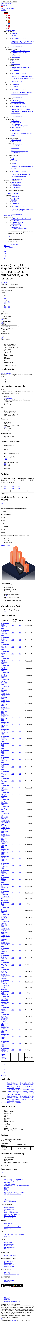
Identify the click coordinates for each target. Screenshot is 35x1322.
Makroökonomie (16, 141)
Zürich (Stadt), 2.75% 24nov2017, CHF (5, 1036)
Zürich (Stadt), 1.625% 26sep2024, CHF (5, 924)
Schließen (3, 10)
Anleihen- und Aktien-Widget (12, 1227)
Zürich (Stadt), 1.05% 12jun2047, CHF (5, 626)
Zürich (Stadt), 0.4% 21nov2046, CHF (5, 865)
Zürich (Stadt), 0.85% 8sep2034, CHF (5, 682)
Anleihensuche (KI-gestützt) (19, 52)
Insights (15, 193)
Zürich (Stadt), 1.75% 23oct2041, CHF (5, 767)
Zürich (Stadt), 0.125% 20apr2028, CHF (5, 830)
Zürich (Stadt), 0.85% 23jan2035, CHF (5, 661)
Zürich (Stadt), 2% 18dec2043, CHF (5, 781)
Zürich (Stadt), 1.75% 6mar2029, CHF (5, 675)
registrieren (13, 1320)
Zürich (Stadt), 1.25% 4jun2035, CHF (5, 703)
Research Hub (15, 184)
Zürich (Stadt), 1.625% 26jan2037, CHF (5, 795)
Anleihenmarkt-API (17, 222)
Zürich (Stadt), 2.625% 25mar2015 (5, 1049)
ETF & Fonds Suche (10, 1255)
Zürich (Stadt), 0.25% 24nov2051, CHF (5, 809)
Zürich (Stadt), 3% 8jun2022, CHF (5, 1003)
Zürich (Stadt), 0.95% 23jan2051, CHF (5, 668)
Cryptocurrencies (16, 122)
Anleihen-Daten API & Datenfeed (21, 219)
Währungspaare (15, 124)
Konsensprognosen (16, 145)
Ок (2, 1319)
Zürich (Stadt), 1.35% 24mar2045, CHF (5, 724)
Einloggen (4, 8)
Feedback (7, 1299)
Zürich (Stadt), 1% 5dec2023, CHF (5, 944)
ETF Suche (14, 100)
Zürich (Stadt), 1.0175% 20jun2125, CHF (5, 633)
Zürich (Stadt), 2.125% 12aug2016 (5, 1016)
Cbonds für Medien (17, 187)
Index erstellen (8, 1245)
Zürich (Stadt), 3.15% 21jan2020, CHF (5, 1057)
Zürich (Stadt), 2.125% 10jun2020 (5, 971)
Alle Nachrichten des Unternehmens (11, 1102)
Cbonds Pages (15, 70)
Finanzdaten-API (16, 227)
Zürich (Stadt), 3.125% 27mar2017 (5, 998)
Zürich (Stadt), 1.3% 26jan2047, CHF (5, 752)
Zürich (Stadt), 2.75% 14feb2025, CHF (5, 1022)
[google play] (17, 1287)
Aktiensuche (15, 84)
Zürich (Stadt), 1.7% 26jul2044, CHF (5, 774)
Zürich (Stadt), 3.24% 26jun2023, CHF (5, 1043)
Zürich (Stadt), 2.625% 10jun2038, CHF (5, 958)
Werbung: (7, 1298)
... (4, 1069)
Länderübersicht (16, 140)
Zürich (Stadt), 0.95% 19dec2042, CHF (5, 844)
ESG (12, 60)
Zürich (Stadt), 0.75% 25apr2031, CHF (5, 802)
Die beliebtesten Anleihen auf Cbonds (15, 1192)
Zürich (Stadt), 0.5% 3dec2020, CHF (5, 938)
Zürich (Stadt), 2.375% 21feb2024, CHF (5, 965)
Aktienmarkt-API (16, 224)
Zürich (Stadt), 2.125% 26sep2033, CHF (5, 931)
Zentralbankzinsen (16, 127)
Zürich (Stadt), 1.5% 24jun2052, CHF (5, 788)
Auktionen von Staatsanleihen (12, 1214)
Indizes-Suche (15, 121)
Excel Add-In (15, 196)
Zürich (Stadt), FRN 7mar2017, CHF (5, 910)
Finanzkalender (15, 57)
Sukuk (13, 62)
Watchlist (14, 33)
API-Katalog (15, 220)
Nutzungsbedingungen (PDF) (12, 1301)
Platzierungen (8, 1211)
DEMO (10, 236)
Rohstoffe (14, 160)
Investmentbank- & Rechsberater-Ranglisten (16, 1185)
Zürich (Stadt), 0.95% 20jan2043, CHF (5, 654)
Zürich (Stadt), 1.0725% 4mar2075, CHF (5, 647)
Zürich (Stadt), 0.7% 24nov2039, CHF (5, 851)
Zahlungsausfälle (9, 1209)
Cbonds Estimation (9, 1184)
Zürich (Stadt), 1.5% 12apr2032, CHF (5, 951)
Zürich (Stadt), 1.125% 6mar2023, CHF (5, 917)
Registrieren (10, 8)
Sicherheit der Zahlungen (11, 1274)
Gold (12, 159)
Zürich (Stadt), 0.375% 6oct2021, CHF (5, 879)
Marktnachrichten (16, 182)
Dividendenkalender (17, 86)
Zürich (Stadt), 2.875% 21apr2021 (5, 982)
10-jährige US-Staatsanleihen (12, 1194)
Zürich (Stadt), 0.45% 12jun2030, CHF (5, 640)
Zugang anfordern (13, 244)
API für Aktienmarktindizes (19, 228)
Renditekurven (15, 64)
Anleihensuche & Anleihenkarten (20, 51)
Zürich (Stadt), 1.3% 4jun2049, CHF (5, 710)
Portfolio (13, 35)
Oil (12, 157)
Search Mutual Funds (17, 102)
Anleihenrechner (16, 203)
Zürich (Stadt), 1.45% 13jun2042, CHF (5, 760)
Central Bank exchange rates (19, 126)
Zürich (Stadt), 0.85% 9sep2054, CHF (5, 696)
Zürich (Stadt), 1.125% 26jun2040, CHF (5, 717)
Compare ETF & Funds (18, 103)
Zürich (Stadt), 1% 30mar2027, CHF (5, 887)
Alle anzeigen (5, 1075)
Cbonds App (15, 198)
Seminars (10, 193)
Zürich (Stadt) (8, 398)
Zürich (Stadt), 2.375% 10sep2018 (5, 976)
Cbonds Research (16, 185)
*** (5, 297)
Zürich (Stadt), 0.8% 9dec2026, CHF (5, 689)
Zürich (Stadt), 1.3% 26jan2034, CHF (5, 745)
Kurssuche (14, 54)
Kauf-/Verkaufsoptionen (11, 1212)
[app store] (6, 1287)
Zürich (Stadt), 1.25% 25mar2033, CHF (5, 731)
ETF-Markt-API (16, 225)
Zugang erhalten (5, 545)
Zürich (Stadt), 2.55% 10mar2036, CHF (5, 1010)
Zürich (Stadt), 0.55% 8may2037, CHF (5, 858)
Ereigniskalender (16, 56)
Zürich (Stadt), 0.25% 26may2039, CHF (5, 837)
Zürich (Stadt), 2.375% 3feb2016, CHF (5, 1029)
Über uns (7, 246)
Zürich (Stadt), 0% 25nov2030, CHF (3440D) (5, 816)
